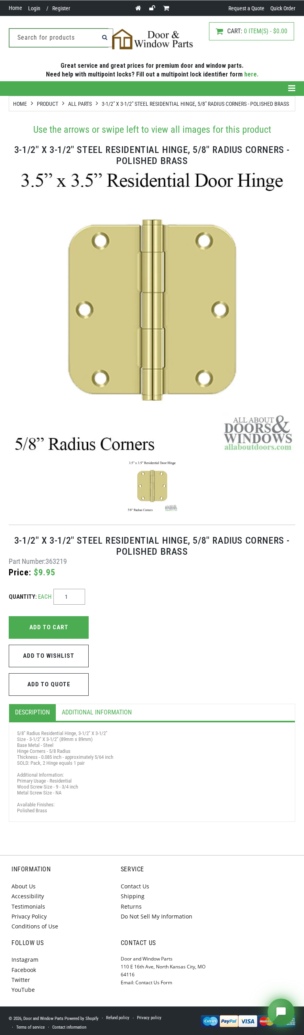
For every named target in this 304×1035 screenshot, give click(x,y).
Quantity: (30, 596)
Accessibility (27, 896)
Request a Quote (246, 8)
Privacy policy (149, 1017)
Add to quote (48, 684)
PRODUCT (47, 104)
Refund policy (117, 1017)
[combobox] (61, 38)
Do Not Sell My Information (156, 916)
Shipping (132, 896)
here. (251, 74)
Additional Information (97, 712)
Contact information (69, 1027)
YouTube (23, 989)
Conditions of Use (34, 926)
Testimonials (28, 906)
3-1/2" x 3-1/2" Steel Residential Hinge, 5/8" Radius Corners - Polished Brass (195, 104)
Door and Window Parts (43, 1018)
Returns (131, 906)
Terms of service (30, 1027)
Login (34, 8)
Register (61, 8)
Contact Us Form (153, 982)
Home (15, 8)
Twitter (20, 979)
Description (32, 712)
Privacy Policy (29, 916)
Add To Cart (48, 627)
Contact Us (135, 886)
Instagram (24, 959)
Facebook (23, 970)
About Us (23, 886)
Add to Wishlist (48, 655)
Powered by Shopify (82, 1018)
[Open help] (281, 1012)
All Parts (80, 104)
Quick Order (282, 8)
